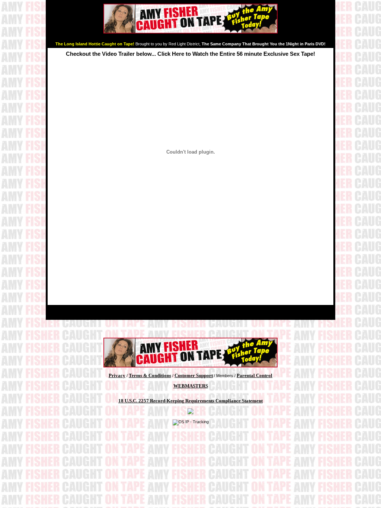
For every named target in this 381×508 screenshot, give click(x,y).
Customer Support (194, 375)
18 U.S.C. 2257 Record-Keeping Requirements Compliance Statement (190, 400)
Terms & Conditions (150, 375)
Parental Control (254, 375)
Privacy (117, 375)
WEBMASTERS (190, 386)
